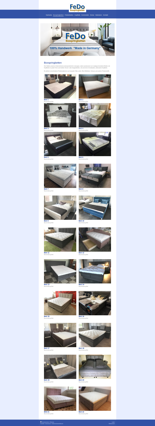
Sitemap (52, 422)
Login (113, 422)
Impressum (48, 423)
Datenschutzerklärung (57, 423)
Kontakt (42, 423)
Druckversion (45, 422)
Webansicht (112, 423)
